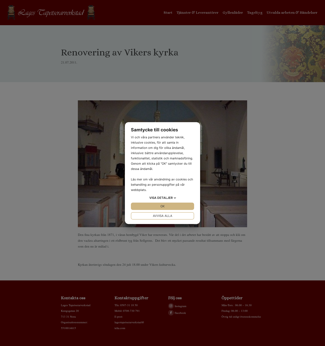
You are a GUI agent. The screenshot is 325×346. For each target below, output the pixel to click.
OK (162, 206)
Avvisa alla (162, 216)
